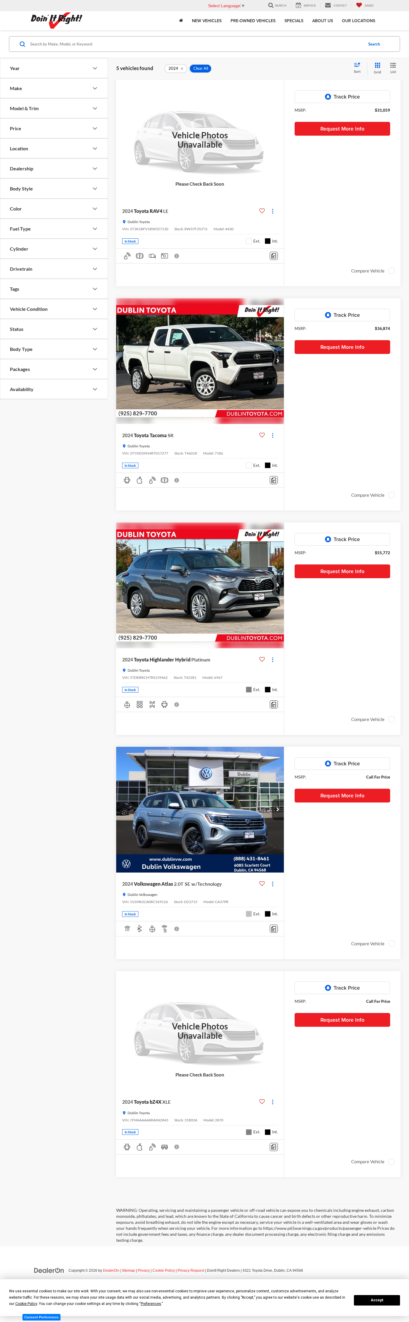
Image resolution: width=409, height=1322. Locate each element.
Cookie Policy (163, 1270)
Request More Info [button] (342, 128)
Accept (377, 1300)
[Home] (181, 20)
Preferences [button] (151, 1304)
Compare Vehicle (367, 270)
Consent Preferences (41, 1317)
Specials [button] (293, 21)
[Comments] (274, 256)
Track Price (347, 96)
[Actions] (272, 211)
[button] (278, 361)
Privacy (144, 1270)
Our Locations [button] (358, 21)
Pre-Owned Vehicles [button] (253, 21)
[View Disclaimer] (177, 256)
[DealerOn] (49, 1270)
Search (374, 44)
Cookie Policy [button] (26, 1304)
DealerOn (111, 1270)
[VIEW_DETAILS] (200, 140)
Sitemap (128, 1270)
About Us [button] (322, 21)
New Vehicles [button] (207, 21)
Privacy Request (191, 1270)
